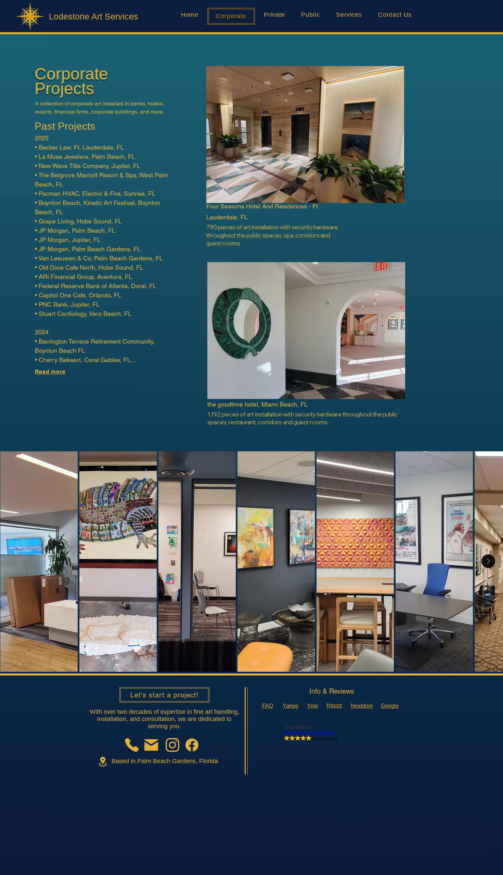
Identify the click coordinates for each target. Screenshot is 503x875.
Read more (50, 372)
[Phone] (132, 745)
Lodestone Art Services (93, 16)
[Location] (103, 761)
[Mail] (151, 745)
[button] (305, 134)
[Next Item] (488, 561)
